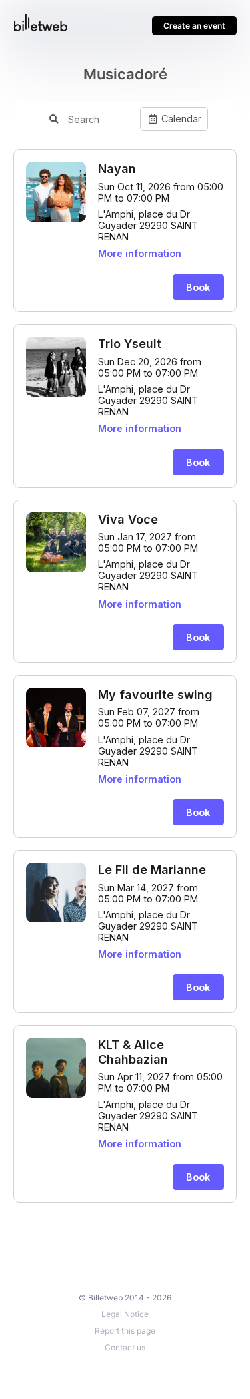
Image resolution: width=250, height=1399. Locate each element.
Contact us (125, 1347)
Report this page (125, 1331)
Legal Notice (125, 1314)
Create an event (194, 26)
